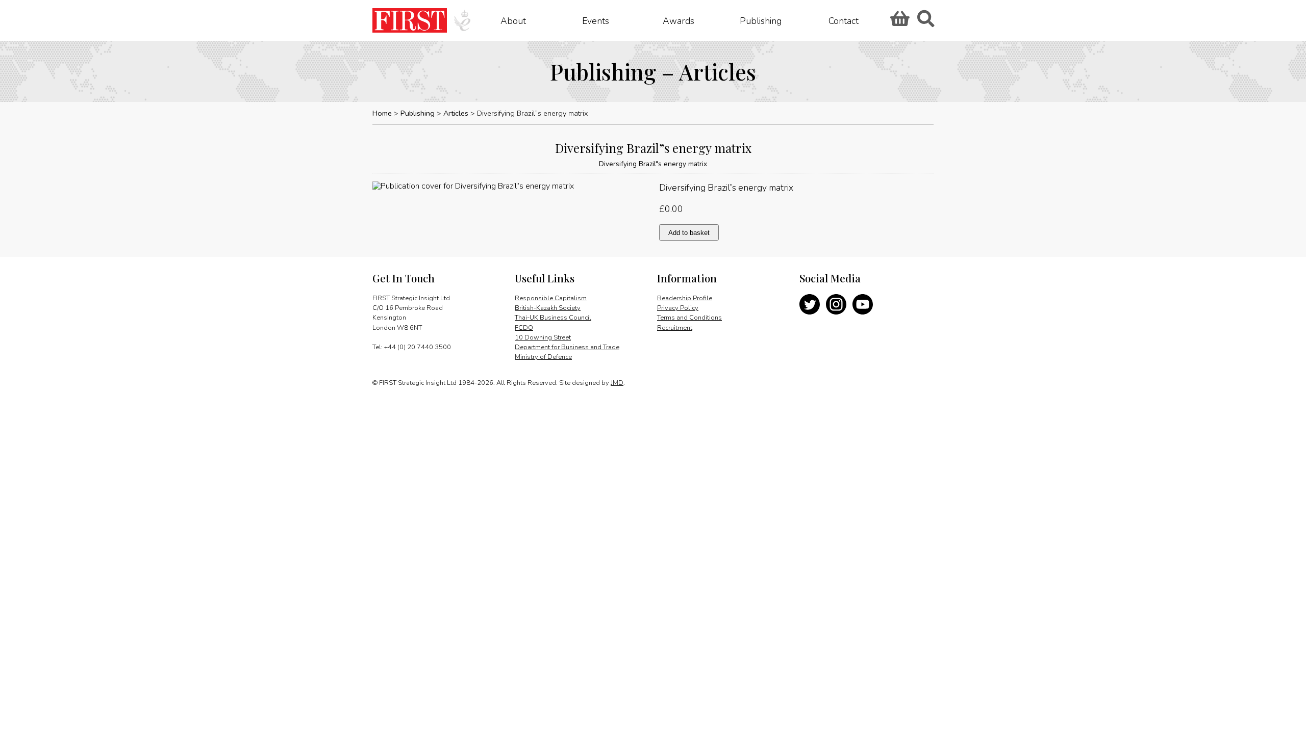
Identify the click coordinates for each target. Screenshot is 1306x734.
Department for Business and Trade (567, 347)
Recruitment (674, 327)
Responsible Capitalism (551, 298)
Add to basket (689, 233)
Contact (843, 20)
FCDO (524, 327)
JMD (617, 382)
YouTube (862, 304)
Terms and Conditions (689, 317)
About (513, 20)
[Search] (925, 22)
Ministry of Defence (543, 356)
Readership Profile (684, 298)
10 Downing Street (543, 337)
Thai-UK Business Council (553, 317)
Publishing (761, 20)
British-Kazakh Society (548, 307)
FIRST (409, 20)
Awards (678, 20)
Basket (898, 22)
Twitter (809, 304)
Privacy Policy (677, 307)
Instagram (836, 304)
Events (595, 20)
